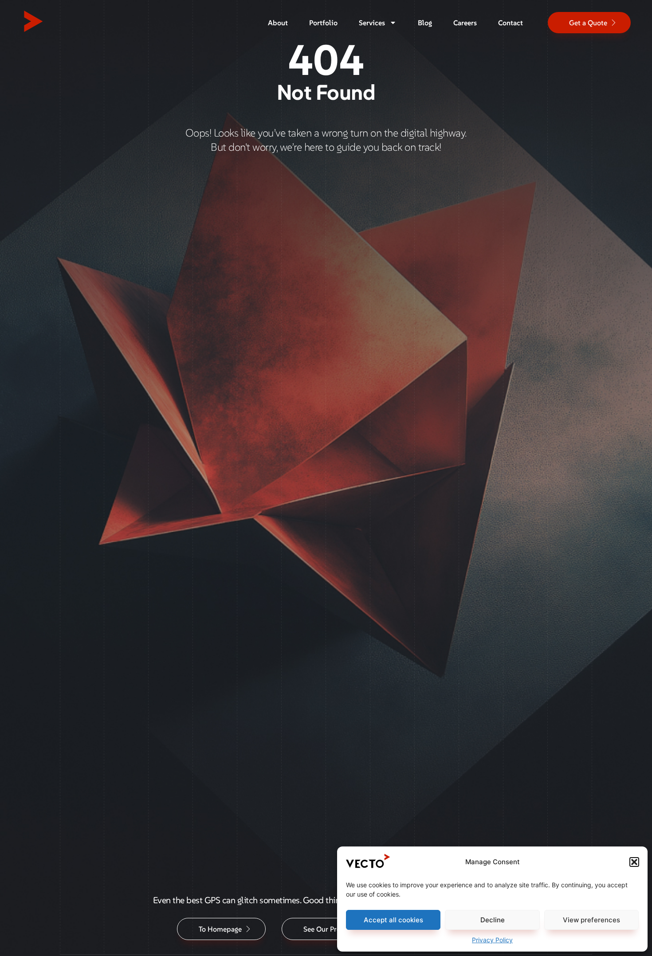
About (278, 22)
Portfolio (323, 22)
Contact (510, 22)
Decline (492, 920)
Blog (425, 22)
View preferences (591, 920)
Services (372, 22)
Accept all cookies (393, 920)
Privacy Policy (492, 940)
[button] (634, 862)
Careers (465, 22)
